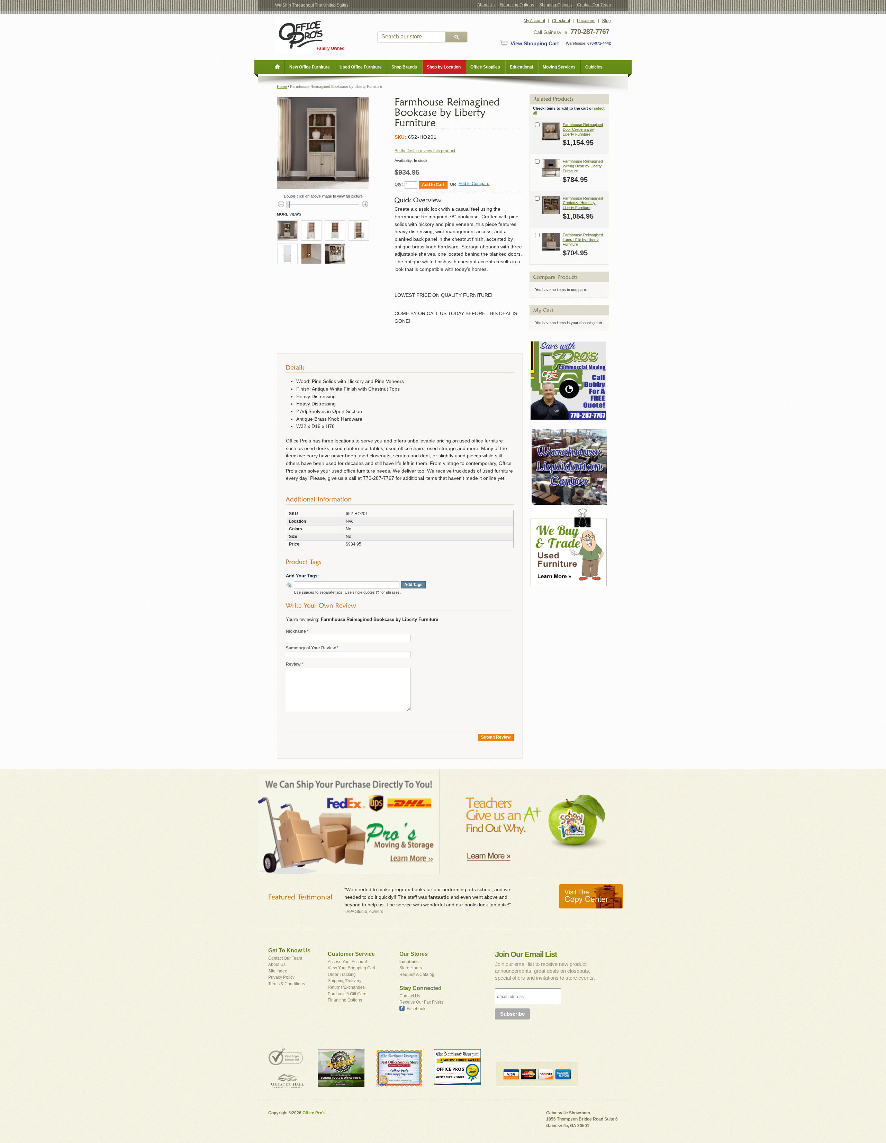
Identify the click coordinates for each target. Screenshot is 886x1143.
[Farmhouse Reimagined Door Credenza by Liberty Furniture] (551, 131)
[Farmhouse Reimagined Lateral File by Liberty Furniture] (551, 242)
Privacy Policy (281, 977)
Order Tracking (342, 974)
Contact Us (409, 996)
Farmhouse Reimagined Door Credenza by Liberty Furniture (583, 129)
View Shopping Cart (534, 43)
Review (293, 664)
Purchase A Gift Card (347, 993)
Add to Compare (474, 183)
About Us (486, 4)
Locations (586, 20)
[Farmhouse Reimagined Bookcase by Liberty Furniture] (287, 230)
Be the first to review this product (425, 150)
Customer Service (351, 954)
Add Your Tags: (302, 575)
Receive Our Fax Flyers (421, 1002)
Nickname (296, 631)
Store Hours (410, 968)
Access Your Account (347, 961)
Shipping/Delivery (344, 980)
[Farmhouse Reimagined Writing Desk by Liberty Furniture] (551, 168)
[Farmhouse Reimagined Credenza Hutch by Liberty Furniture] (551, 205)
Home (282, 86)
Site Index (277, 971)
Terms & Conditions (286, 983)
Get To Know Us (289, 950)
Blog (606, 20)
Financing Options (517, 4)
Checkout (561, 20)
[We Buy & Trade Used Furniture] (569, 511)
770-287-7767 (589, 31)
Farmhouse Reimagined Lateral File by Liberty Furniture (583, 240)
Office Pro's (314, 1112)
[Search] (456, 37)
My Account (534, 20)
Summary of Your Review (311, 648)
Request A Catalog (416, 974)
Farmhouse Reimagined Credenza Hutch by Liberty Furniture (583, 203)
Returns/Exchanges (346, 987)
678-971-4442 (598, 43)
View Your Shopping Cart (351, 968)
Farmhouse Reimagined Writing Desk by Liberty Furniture (583, 166)
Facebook (416, 1008)
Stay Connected (420, 988)
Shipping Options (555, 4)
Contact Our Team (594, 4)
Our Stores (413, 954)
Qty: (399, 184)
